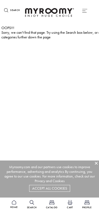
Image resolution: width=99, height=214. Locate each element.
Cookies (59, 181)
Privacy (40, 181)
